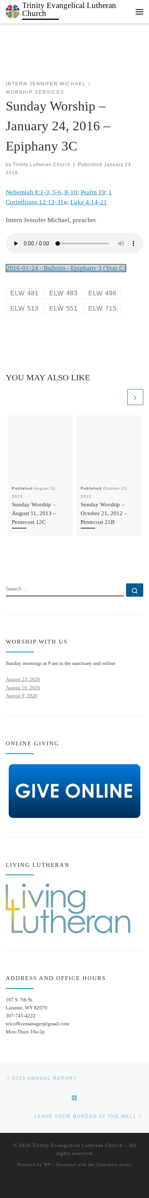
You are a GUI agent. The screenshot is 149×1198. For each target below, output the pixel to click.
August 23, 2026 (23, 679)
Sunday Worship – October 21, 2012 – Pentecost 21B (104, 513)
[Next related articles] (135, 397)
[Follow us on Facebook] (19, 562)
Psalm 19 (93, 192)
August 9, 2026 (21, 695)
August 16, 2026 (23, 687)
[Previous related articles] (118, 397)
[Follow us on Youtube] (31, 562)
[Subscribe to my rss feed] (8, 562)
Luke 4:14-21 (88, 202)
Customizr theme (114, 1164)
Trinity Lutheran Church (42, 164)
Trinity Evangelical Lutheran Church (77, 1145)
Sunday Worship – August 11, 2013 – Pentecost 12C (34, 513)
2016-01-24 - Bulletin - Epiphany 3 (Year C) (66, 268)
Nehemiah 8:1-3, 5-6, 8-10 (41, 192)
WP (47, 1164)
